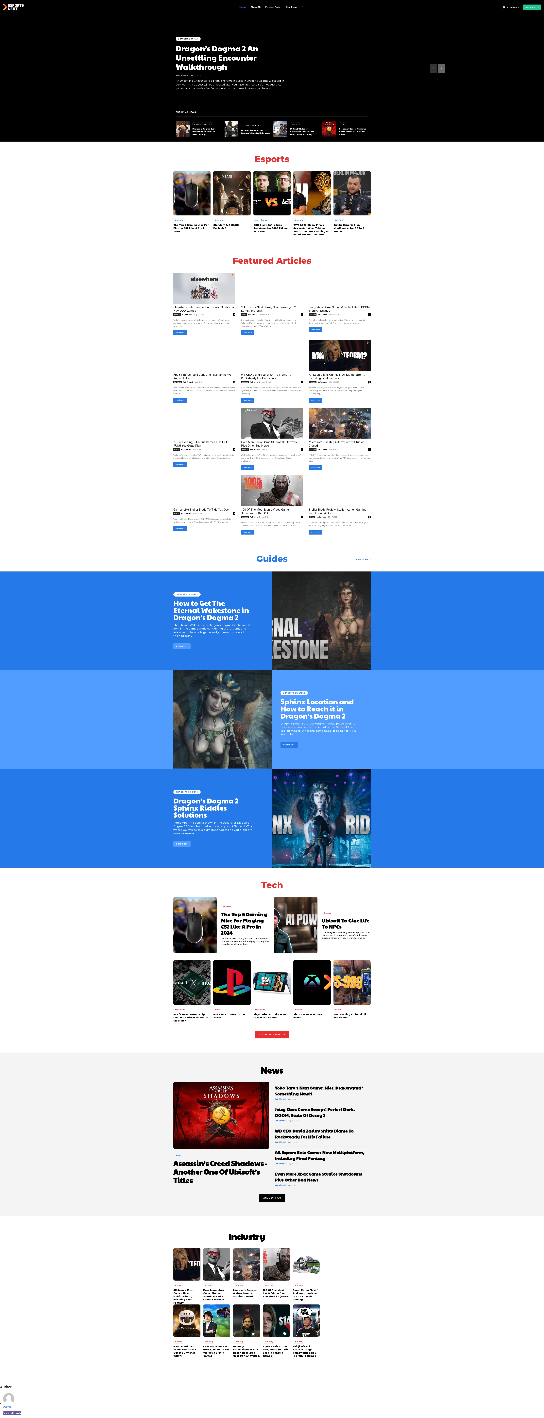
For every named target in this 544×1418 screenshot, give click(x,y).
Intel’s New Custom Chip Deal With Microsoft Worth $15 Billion (190, 1017)
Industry (177, 315)
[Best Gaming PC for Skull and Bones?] (352, 982)
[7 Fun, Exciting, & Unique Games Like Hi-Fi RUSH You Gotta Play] (204, 423)
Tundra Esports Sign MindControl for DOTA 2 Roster (348, 228)
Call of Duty (261, 220)
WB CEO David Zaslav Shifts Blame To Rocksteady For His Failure (266, 376)
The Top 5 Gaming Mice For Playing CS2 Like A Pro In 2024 (191, 228)
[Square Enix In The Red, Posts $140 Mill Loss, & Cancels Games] (276, 1320)
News (343, 124)
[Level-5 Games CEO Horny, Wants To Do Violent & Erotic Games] (216, 1320)
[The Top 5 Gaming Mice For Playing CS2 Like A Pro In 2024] (192, 193)
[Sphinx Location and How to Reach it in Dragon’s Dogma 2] (222, 719)
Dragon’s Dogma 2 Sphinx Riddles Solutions (206, 808)
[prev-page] (433, 68)
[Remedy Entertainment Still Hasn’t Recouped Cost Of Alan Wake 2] (246, 1320)
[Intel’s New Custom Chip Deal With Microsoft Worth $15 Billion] (192, 982)
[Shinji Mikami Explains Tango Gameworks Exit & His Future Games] (306, 1320)
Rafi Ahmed (187, 314)
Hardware (177, 382)
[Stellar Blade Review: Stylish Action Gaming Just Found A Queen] (340, 490)
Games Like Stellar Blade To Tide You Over (201, 509)
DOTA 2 (339, 220)
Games (295, 124)
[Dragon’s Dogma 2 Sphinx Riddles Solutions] (321, 818)
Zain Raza (181, 75)
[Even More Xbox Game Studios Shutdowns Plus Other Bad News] (272, 423)
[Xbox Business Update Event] (312, 982)
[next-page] (441, 68)
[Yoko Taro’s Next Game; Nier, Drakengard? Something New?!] (272, 288)
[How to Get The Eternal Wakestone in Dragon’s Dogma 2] (321, 620)
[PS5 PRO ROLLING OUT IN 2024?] (231, 982)
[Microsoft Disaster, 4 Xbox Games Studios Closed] (340, 423)
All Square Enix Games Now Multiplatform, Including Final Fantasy (337, 376)
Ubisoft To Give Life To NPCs (345, 923)
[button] (303, 7)
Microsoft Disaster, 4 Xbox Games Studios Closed (245, 1293)
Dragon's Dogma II (188, 39)
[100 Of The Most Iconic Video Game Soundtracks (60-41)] (272, 490)
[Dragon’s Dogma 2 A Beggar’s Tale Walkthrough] (231, 129)
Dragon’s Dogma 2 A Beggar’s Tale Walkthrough (255, 131)
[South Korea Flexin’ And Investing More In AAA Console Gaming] (306, 1264)
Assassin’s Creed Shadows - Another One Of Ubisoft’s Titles (353, 131)
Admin (7, 1407)
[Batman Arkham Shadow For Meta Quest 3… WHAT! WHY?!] (186, 1320)
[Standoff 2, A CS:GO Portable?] (231, 193)
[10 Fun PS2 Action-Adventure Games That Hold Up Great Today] (280, 129)
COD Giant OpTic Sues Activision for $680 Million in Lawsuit (270, 228)
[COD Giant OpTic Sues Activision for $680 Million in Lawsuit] (272, 193)
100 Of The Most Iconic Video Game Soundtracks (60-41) (265, 511)
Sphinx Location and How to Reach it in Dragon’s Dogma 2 (317, 708)
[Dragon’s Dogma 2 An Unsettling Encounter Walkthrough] (183, 129)
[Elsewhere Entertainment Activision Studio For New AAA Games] (204, 288)
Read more (180, 333)
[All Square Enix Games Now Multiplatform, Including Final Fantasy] (340, 355)
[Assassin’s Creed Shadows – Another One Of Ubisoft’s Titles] (329, 129)
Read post (182, 646)
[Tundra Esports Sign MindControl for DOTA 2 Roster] (352, 193)
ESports (179, 220)
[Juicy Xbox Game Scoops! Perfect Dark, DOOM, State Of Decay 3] (340, 288)
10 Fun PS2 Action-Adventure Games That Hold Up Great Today (302, 131)
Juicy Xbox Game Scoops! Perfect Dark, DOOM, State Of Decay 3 (315, 1112)
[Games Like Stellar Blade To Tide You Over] (204, 490)
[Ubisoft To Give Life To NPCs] (295, 925)
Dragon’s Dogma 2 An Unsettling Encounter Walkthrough (217, 57)
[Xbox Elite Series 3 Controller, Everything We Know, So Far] (204, 355)
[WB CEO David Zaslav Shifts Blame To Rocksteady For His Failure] (272, 355)
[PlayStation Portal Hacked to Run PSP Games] (272, 982)
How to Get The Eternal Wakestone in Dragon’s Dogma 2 (211, 610)
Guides (339, 1009)
